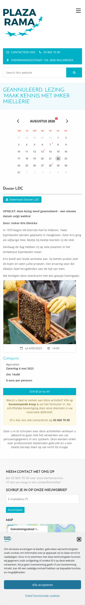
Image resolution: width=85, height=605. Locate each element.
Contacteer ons (23, 52)
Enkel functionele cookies (42, 596)
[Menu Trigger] (78, 10)
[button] (79, 539)
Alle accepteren (42, 585)
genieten (14, 364)
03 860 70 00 (51, 52)
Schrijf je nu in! (40, 391)
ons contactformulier (46, 482)
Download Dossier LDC (24, 199)
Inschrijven (15, 510)
